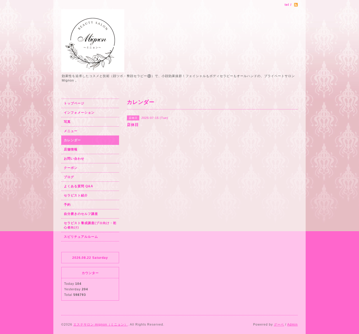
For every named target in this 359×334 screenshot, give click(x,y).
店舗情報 (71, 149)
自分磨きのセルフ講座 (81, 214)
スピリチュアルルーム (81, 237)
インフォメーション (79, 112)
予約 (67, 204)
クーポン (71, 168)
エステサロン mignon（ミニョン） (100, 324)
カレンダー (72, 140)
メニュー (71, 131)
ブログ (69, 177)
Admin (292, 324)
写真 (67, 122)
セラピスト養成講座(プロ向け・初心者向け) (90, 225)
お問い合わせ (74, 158)
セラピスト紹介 (76, 195)
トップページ (74, 103)
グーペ (279, 324)
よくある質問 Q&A (78, 186)
